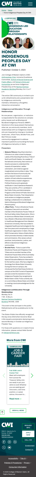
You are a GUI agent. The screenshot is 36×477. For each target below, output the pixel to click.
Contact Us (29, 449)
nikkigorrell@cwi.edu (11, 333)
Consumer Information (17, 467)
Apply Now (28, 434)
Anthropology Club (9, 77)
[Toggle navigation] (30, 4)
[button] (32, 375)
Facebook (4, 442)
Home (4, 10)
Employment (29, 445)
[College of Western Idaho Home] (11, 3)
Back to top (2, 412)
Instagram (9, 442)
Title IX (23, 458)
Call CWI (28, 440)
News (10, 10)
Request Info (28, 427)
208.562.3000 (6, 435)
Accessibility (13, 458)
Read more (18, 399)
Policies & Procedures (13, 463)
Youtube (9, 447)
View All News (18, 410)
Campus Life (10, 18)
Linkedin (15, 442)
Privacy (27, 463)
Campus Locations (7, 437)
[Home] (7, 425)
